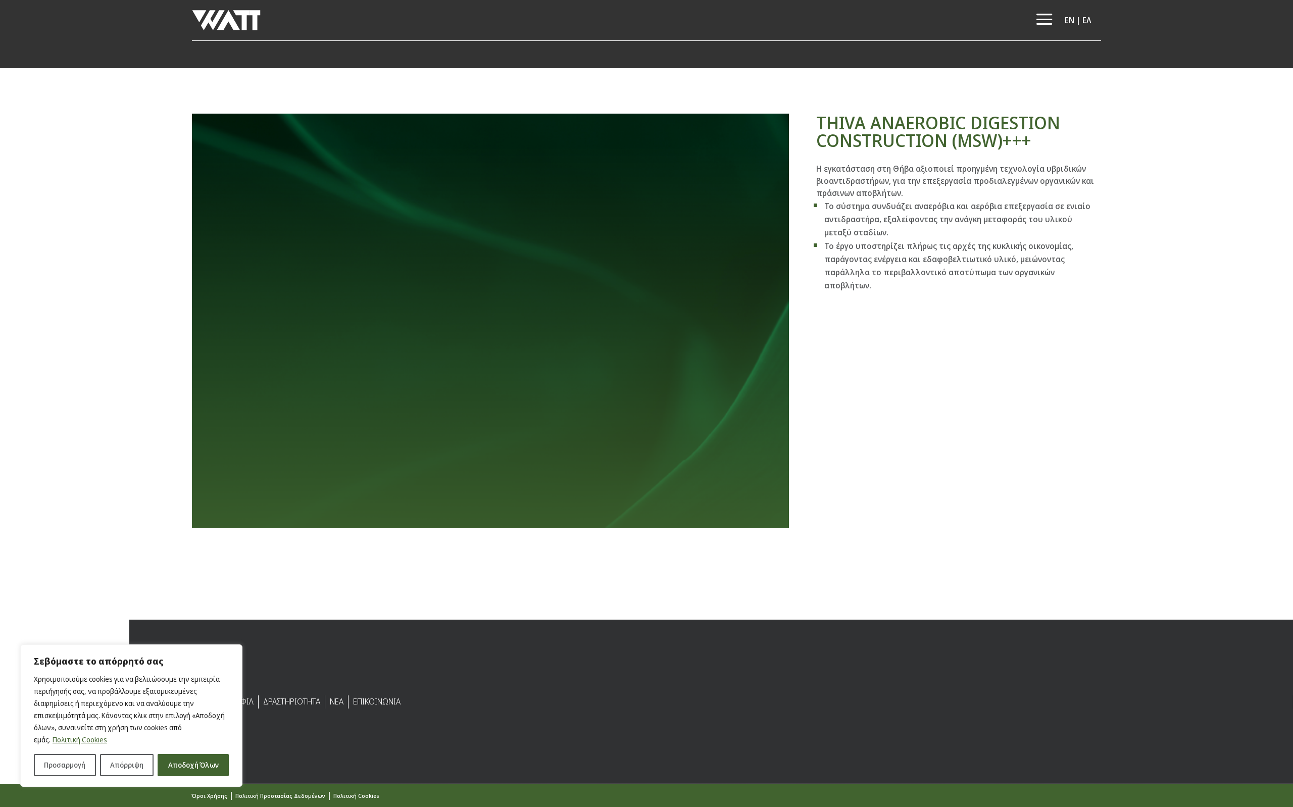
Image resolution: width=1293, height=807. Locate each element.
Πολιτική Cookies (80, 739)
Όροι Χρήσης (209, 795)
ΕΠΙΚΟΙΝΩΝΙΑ (377, 701)
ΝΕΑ (336, 701)
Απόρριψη (126, 765)
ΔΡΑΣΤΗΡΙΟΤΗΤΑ (291, 701)
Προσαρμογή (64, 765)
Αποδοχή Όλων (193, 765)
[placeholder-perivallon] (490, 528)
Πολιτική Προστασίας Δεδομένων (280, 795)
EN (1069, 20)
